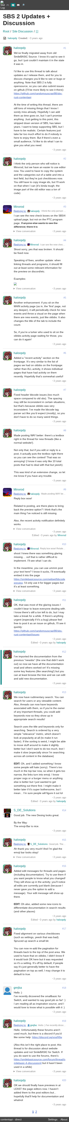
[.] (37, 31)
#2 (64, 158)
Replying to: (20, 211)
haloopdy (12, 38)
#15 (64, 839)
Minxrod (19, 206)
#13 (64, 692)
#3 (64, 206)
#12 (64, 651)
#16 (64, 866)
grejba (18, 987)
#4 (64, 240)
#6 (64, 353)
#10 (64, 544)
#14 (64, 810)
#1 (64, 48)
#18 (64, 987)
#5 (64, 297)
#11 (64, 600)
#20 (64, 1080)
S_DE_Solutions (25, 810)
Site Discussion (22, 31)
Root (6, 31)
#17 (64, 928)
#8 (64, 430)
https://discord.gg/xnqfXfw (47, 1037)
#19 (64, 1021)
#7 (64, 389)
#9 (64, 489)
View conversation (26, 231)
